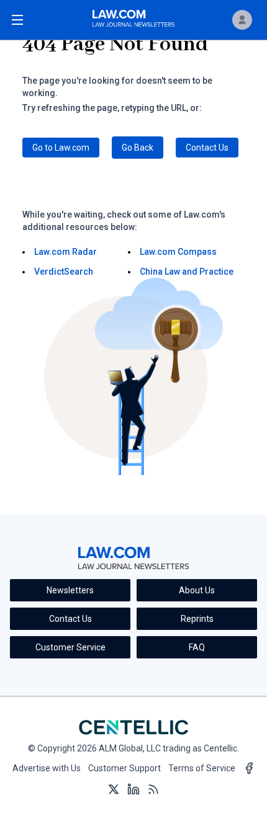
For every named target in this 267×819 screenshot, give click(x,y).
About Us (197, 590)
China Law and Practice (186, 272)
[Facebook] (249, 769)
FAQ (197, 647)
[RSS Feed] (153, 790)
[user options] (242, 20)
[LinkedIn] (133, 790)
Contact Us (207, 148)
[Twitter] (113, 790)
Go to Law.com (60, 148)
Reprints (197, 619)
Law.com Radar (65, 252)
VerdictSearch (63, 272)
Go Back (137, 148)
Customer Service (70, 647)
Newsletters (70, 590)
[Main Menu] (17, 19)
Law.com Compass (178, 252)
